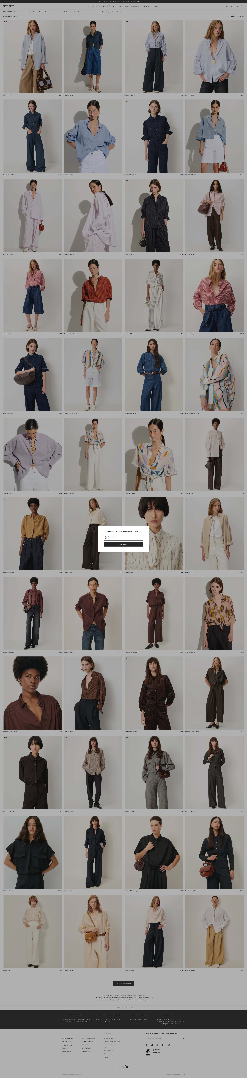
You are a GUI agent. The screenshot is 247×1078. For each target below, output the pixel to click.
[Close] (147, 528)
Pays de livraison (109, 537)
